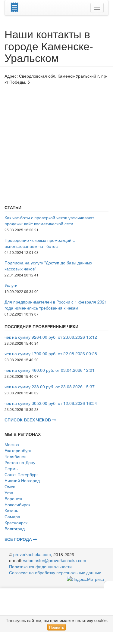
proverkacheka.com (32, 554)
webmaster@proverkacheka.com (54, 560)
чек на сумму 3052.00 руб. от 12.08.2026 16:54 (51, 403)
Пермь (11, 468)
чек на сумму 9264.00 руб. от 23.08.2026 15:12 (51, 337)
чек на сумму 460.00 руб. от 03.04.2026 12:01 (50, 370)
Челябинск (15, 456)
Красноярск (16, 522)
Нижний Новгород (22, 480)
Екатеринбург (18, 450)
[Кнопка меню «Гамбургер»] (97, 8)
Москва (12, 444)
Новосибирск (17, 504)
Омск (10, 486)
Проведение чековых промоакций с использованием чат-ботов (40, 243)
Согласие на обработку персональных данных (55, 572)
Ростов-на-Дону (20, 462)
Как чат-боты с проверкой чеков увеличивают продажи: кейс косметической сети (49, 220)
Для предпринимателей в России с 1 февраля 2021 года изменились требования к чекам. (56, 305)
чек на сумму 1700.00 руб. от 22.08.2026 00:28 (51, 353)
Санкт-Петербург (21, 474)
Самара (12, 516)
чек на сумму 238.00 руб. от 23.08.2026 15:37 (50, 387)
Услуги (11, 285)
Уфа (9, 492)
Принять (56, 627)
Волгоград (15, 529)
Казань (11, 510)
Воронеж (13, 498)
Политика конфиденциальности (40, 566)
